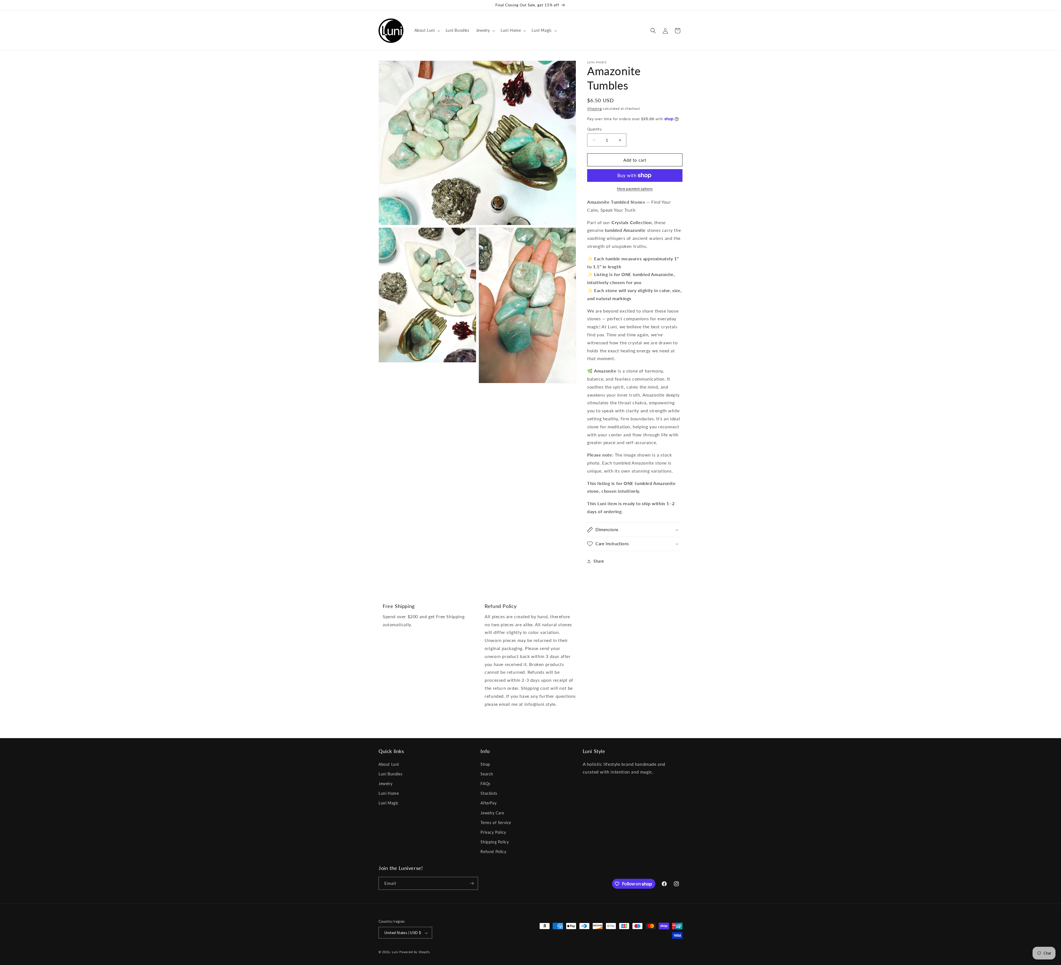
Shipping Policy (494, 842)
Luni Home (389, 793)
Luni (395, 952)
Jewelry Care (492, 813)
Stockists (488, 793)
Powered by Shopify (414, 952)
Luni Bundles (390, 774)
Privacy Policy (493, 832)
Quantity (594, 129)
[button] (426, 30)
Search (486, 774)
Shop (485, 764)
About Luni (389, 764)
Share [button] (598, 561)
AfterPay (488, 803)
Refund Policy (493, 851)
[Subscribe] (472, 883)
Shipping (594, 108)
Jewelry (385, 783)
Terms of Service (495, 822)
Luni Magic (389, 803)
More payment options (635, 189)
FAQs (485, 783)
